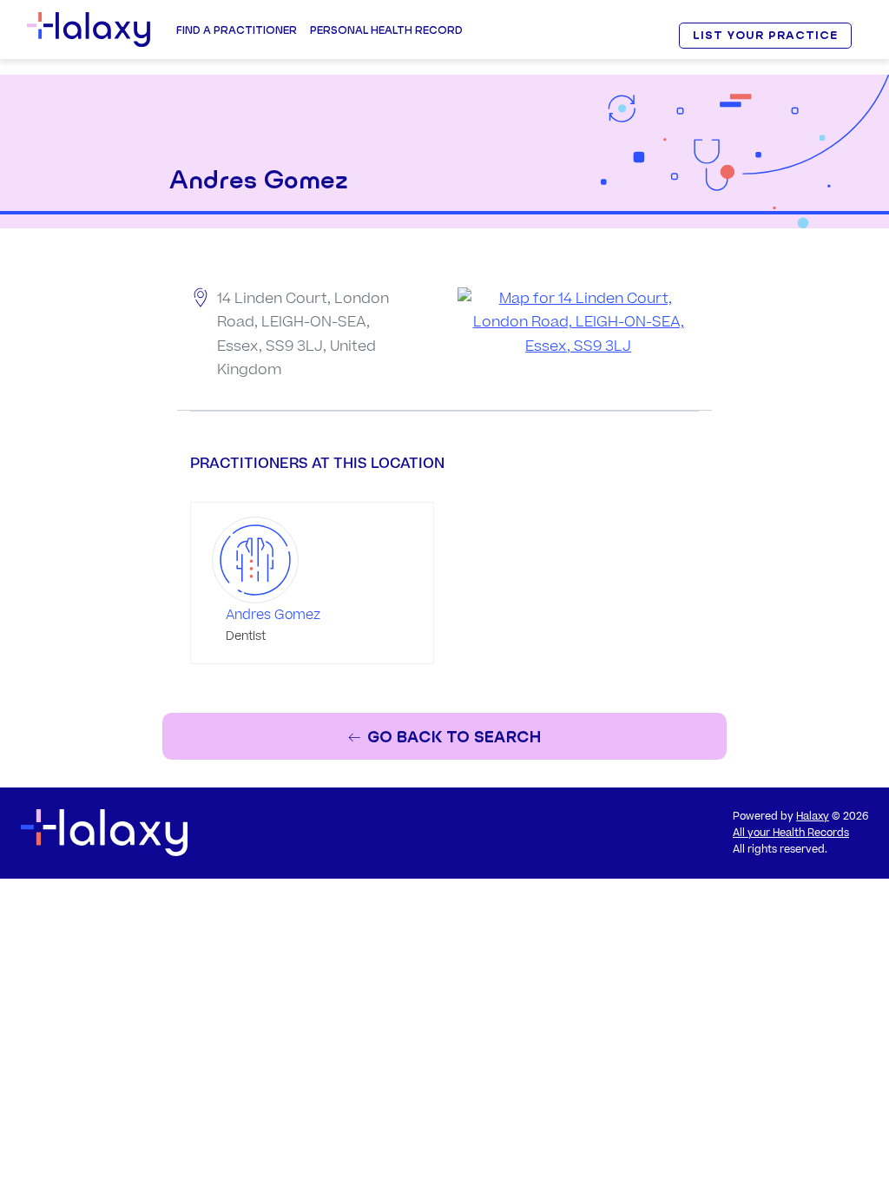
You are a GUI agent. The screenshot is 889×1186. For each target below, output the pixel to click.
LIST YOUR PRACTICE (765, 35)
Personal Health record (386, 29)
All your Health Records (791, 833)
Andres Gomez (273, 615)
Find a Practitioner (236, 29)
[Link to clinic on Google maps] (578, 323)
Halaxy (812, 816)
